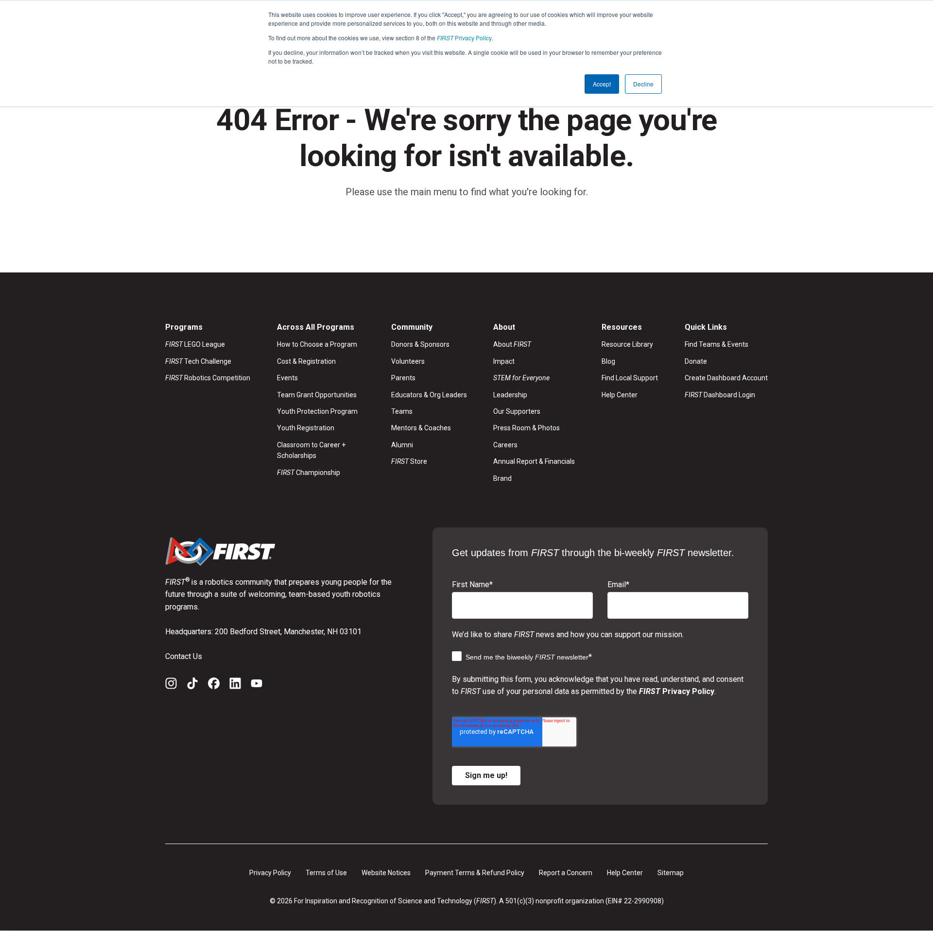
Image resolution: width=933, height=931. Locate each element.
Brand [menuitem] (502, 478)
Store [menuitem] (409, 461)
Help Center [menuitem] (620, 395)
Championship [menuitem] (308, 472)
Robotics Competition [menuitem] (207, 378)
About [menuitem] (512, 344)
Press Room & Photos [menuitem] (526, 428)
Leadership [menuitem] (510, 395)
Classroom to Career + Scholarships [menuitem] (311, 450)
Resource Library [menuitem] (627, 344)
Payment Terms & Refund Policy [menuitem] (474, 873)
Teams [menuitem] (402, 411)
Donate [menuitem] (696, 361)
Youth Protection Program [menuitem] (317, 411)
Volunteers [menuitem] (408, 361)
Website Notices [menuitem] (386, 873)
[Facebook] (214, 685)
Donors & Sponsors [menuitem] (420, 344)
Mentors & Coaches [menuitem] (421, 428)
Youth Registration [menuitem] (305, 428)
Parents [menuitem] (403, 378)
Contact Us (183, 656)
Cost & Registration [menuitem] (306, 361)
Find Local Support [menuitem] (630, 378)
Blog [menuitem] (608, 361)
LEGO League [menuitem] (195, 344)
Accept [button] (602, 84)
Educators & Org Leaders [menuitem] (429, 395)
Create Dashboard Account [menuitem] (726, 378)
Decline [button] (643, 84)
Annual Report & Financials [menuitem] (534, 461)
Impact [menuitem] (504, 361)
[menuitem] (534, 377)
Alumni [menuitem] (402, 445)
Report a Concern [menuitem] (565, 873)
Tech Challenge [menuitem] (198, 361)
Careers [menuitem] (505, 445)
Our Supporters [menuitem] (516, 411)
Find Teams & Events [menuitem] (716, 344)
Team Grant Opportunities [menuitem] (317, 395)
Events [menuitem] (287, 378)
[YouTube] (256, 685)
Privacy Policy (464, 38)
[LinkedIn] (235, 685)
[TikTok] (192, 685)
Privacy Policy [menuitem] (270, 873)
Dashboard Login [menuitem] (720, 395)
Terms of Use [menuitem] (326, 873)
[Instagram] (171, 685)
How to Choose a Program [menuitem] (317, 344)
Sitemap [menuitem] (670, 873)
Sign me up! (486, 775)
